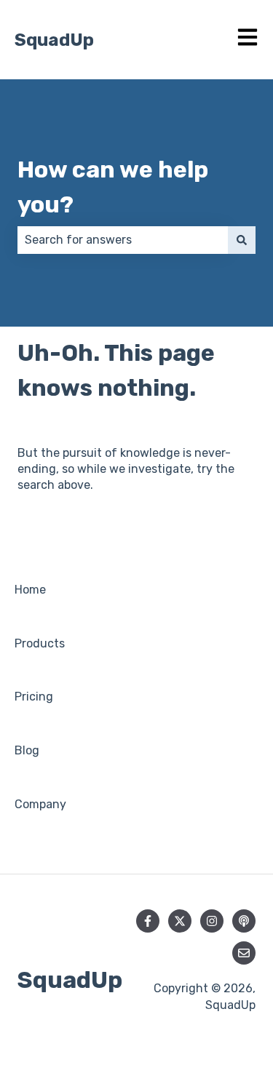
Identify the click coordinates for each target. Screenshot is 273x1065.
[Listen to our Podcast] (244, 921)
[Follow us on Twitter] (179, 921)
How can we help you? (112, 187)
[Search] (242, 240)
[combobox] (122, 240)
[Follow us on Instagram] (211, 921)
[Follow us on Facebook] (147, 921)
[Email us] (244, 953)
